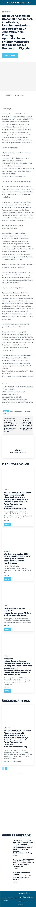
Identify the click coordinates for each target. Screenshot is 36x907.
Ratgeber (27, 411)
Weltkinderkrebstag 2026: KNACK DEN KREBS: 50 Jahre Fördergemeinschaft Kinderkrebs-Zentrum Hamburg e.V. (17, 558)
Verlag (6, 414)
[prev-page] (3, 768)
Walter (8, 95)
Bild (11, 411)
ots (8, 405)
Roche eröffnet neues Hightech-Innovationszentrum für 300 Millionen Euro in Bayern (17, 612)
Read (7, 524)
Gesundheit (18, 411)
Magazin (6, 12)
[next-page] (6, 768)
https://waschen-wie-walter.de (18, 452)
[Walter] (4, 95)
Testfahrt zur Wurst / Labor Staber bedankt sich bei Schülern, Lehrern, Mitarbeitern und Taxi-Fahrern (26, 425)
